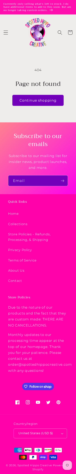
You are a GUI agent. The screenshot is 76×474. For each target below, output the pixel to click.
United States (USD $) (35, 433)
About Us (16, 270)
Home (13, 214)
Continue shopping (38, 100)
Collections (18, 224)
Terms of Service (22, 260)
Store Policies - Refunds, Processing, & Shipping (29, 237)
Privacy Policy (20, 250)
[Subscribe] (62, 180)
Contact (15, 281)
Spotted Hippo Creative (34, 465)
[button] (6, 32)
